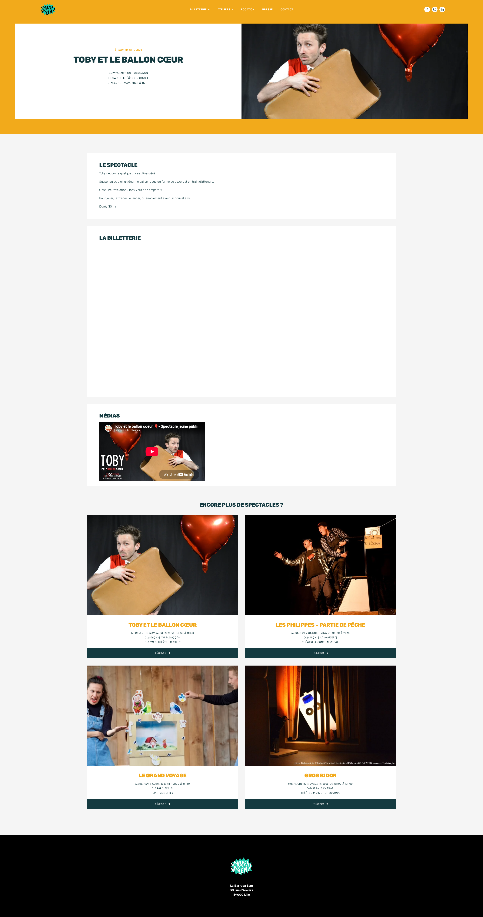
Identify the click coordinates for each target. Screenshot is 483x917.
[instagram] (435, 9)
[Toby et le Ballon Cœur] (162, 517)
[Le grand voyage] (162, 668)
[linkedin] (442, 9)
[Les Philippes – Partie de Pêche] (320, 517)
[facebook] (427, 9)
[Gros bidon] (320, 668)
